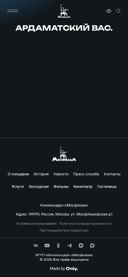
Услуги (18, 186)
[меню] (13, 11)
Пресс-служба (86, 173)
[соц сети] (35, 245)
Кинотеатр (83, 186)
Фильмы (61, 186)
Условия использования (36, 223)
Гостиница (106, 186)
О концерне (18, 173)
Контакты (112, 173)
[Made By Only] (64, 268)
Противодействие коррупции (64, 230)
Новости (61, 173)
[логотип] (64, 11)
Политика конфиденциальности (85, 223)
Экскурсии (39, 186)
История (41, 173)
